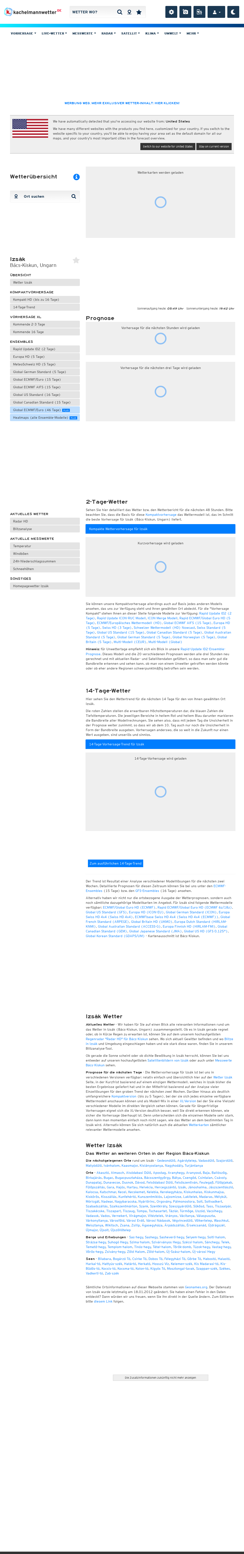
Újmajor (92, 1230)
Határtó (130, 1264)
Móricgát (92, 1201)
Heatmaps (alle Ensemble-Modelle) (44, 417)
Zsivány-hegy (115, 1252)
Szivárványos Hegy (166, 1242)
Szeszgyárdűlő (180, 1206)
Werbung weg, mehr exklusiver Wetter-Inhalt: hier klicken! (122, 103)
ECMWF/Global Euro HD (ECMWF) (129, 907)
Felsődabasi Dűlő (160, 1182)
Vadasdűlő (206, 1160)
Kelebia (152, 1192)
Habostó (209, 1259)
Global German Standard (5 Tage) (39, 372)
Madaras (206, 1197)
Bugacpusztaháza (128, 1178)
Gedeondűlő (166, 1160)
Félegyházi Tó (174, 1259)
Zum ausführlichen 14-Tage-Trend (116, 863)
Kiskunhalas (193, 1192)
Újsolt (104, 1230)
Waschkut (221, 1220)
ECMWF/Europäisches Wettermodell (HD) (129, 623)
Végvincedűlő (182, 1220)
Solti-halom (216, 1237)
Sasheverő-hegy (171, 1237)
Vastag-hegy (221, 1247)
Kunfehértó (127, 1197)
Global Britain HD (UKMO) (152, 922)
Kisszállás (109, 1197)
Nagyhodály (174, 1165)
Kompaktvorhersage (32, 292)
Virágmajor (137, 1216)
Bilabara (104, 1259)
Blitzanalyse (22, 529)
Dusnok (127, 1182)
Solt (200, 1201)
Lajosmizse (172, 1197)
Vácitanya (186, 1216)
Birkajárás (94, 1178)
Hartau (132, 1187)
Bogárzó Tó (121, 1259)
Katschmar (108, 1192)
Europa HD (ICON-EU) (146, 912)
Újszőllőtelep (121, 1230)
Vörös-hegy (94, 1252)
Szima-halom (140, 1242)
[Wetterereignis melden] (199, 12)
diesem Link (103, 1301)
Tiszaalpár (223, 1206)
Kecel (122, 1192)
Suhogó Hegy (118, 1242)
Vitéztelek (155, 1216)
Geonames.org (196, 1287)
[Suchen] (120, 12)
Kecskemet (136, 1192)
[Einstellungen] (171, 12)
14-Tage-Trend (24, 307)
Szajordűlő (224, 1160)
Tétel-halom (162, 1247)
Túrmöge (186, 1211)
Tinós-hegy (142, 1247)
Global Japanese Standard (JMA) (155, 931)
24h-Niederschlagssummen (34, 561)
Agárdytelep (186, 1160)
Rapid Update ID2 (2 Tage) (34, 349)
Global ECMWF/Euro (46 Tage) (41, 410)
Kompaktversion (124, 1096)
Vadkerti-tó (94, 1273)
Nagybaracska (126, 1201)
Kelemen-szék (181, 1264)
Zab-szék (112, 1273)
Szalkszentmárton (123, 1206)
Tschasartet (158, 1211)
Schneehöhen (23, 569)
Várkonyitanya (97, 1220)
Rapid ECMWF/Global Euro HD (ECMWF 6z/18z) (195, 907)
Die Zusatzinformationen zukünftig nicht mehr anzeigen (160, 1377)
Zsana (124, 1225)
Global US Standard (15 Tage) (121, 632)
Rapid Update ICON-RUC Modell (121, 618)
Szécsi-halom (192, 1242)
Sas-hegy (136, 1237)
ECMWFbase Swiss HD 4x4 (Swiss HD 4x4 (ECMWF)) (177, 917)
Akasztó (103, 1173)
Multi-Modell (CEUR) (130, 642)
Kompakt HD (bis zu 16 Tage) (36, 299)
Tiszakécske (95, 1211)
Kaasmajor (130, 1165)
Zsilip (135, 1225)
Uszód (200, 1211)
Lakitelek (190, 1197)
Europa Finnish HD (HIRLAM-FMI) (189, 926)
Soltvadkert (213, 1201)
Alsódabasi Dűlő (138, 1173)
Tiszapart (113, 1211)
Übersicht (20, 275)
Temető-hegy (96, 1247)
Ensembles (21, 342)
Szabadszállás (97, 1206)
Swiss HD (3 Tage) (117, 627)
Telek (225, 1242)
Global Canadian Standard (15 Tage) (42, 402)
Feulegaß (206, 1182)
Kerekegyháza (171, 1192)
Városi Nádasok (158, 1220)
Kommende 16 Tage (28, 332)
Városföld (117, 1220)
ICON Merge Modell (163, 618)
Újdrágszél (216, 1225)
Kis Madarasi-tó (206, 1264)
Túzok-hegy (201, 1247)
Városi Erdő (135, 1220)
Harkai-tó (93, 1264)
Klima (151, 33)
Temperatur (22, 546)
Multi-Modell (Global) (165, 642)
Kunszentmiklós (150, 1197)
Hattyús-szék (112, 1264)
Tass (209, 1206)
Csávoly (220, 1178)
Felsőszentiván (186, 1182)
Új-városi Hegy (203, 1252)
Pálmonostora (184, 1201)
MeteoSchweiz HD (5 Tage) (34, 364)
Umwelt (171, 33)
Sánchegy (212, 1242)
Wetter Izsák (22, 282)
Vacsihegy (214, 1211)
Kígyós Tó (157, 1268)
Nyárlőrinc (146, 1201)
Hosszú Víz (160, 1264)
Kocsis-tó (109, 1268)
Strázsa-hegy (96, 1242)
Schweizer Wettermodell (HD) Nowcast (164, 627)
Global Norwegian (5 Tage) (194, 637)
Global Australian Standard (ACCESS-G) (129, 926)
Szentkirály (158, 1206)
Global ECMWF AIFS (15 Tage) (37, 387)
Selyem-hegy (195, 1237)
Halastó (224, 1259)
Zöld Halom (136, 1252)
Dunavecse (111, 1182)
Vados (105, 1216)
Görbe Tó (194, 1259)
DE (59, 10)
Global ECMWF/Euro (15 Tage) (37, 379)
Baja (206, 1173)
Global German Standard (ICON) (191, 912)
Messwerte (83, 33)
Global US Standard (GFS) (106, 912)
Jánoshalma (197, 1187)
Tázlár (173, 1211)
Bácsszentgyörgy (157, 1178)
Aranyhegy (176, 1173)
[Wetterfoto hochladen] (185, 12)
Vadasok (92, 1216)
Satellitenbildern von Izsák (167, 1060)
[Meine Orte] (139, 12)
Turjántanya (194, 1165)
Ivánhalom (112, 1165)
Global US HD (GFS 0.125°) (206, 931)
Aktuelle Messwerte (32, 539)
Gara (110, 1187)
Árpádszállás (174, 1225)
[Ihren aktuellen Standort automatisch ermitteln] (129, 12)
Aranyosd (193, 1173)
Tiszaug (129, 1211)
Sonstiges (20, 578)
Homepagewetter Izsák (31, 586)
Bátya (176, 1178)
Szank (143, 1206)
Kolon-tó (142, 1268)
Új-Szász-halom (178, 1252)
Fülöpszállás (95, 1187)
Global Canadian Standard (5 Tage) (174, 632)
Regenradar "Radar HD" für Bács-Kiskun (117, 1039)
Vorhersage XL (25, 317)
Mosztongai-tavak (180, 1268)
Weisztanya (94, 1225)
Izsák (182, 1187)
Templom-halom (119, 1247)
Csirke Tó (139, 1259)
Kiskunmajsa (214, 1192)
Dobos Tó (155, 1259)
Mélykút (220, 1197)
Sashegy (151, 1237)
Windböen (20, 554)
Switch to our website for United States (168, 146)
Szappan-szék (206, 1268)
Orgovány (164, 1201)
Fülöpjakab (223, 1182)
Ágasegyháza (152, 1225)
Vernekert (119, 1216)
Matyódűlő (94, 1165)
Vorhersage (22, 33)
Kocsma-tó (125, 1268)
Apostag (159, 1173)
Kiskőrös (92, 1197)
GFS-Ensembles (147, 891)
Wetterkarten (199, 1125)
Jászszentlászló (220, 1187)
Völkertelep (203, 1220)
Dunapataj (94, 1182)
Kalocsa (92, 1192)
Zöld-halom (155, 1252)
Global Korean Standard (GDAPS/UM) (115, 936)
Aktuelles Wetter (29, 514)
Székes (224, 1268)
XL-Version (188, 1101)
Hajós (120, 1187)
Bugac (108, 1178)
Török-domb (182, 1247)
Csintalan (205, 1178)
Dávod (140, 1182)
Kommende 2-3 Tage (29, 324)
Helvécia (146, 1187)
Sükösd (198, 1206)
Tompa (142, 1211)
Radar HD (20, 521)
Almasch (117, 1173)
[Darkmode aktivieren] (233, 12)
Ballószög (219, 1173)
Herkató (144, 1264)
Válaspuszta (205, 1216)
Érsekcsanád (196, 1225)
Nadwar (107, 1201)
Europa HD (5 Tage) (29, 357)
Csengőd (189, 1178)
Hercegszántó (165, 1187)
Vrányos (171, 1216)
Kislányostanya (151, 1165)
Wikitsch (111, 1225)
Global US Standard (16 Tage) (37, 395)
